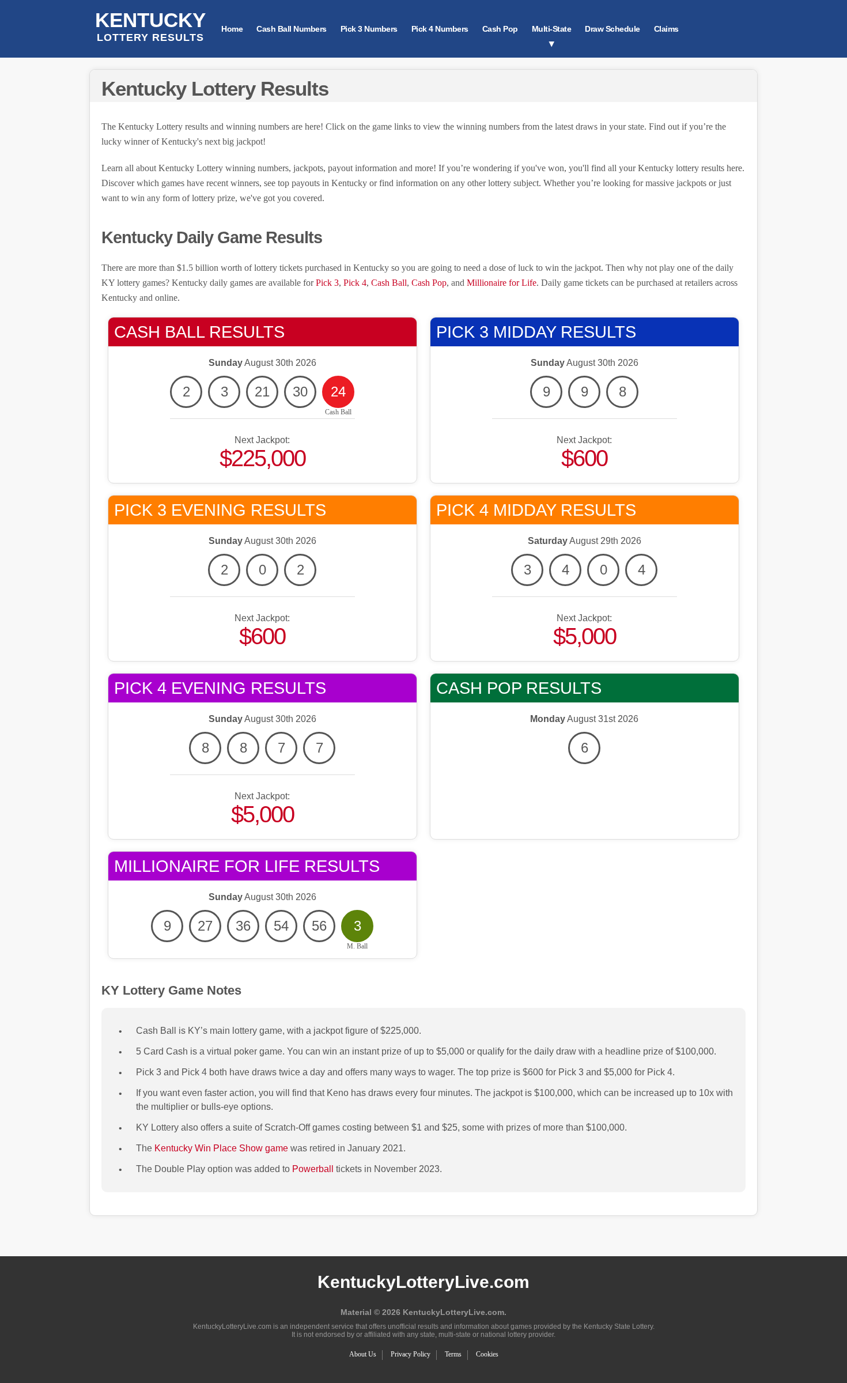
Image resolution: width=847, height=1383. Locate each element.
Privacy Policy (410, 1354)
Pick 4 (354, 283)
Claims (666, 28)
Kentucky (150, 26)
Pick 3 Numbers (369, 28)
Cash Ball (389, 283)
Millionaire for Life (501, 283)
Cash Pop (500, 28)
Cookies (487, 1354)
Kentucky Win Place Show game (221, 1148)
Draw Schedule (612, 28)
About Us (362, 1354)
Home (232, 28)
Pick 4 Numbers (439, 28)
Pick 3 (327, 283)
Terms (453, 1354)
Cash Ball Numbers (291, 28)
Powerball (313, 1169)
